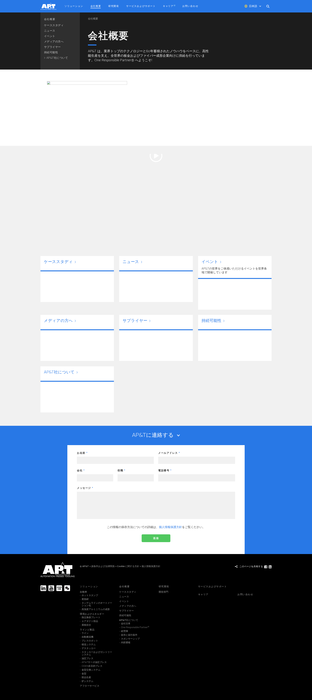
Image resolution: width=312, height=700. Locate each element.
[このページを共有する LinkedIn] (270, 566)
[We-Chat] (67, 588)
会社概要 (93, 19)
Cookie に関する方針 (128, 566)
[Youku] (59, 588)
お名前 (81, 453)
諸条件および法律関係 (103, 566)
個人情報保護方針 (170, 527)
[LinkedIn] (43, 588)
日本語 (253, 6)
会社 (80, 470)
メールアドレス (168, 453)
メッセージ (84, 488)
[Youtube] (51, 588)
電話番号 (163, 470)
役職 (120, 470)
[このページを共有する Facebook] (265, 566)
